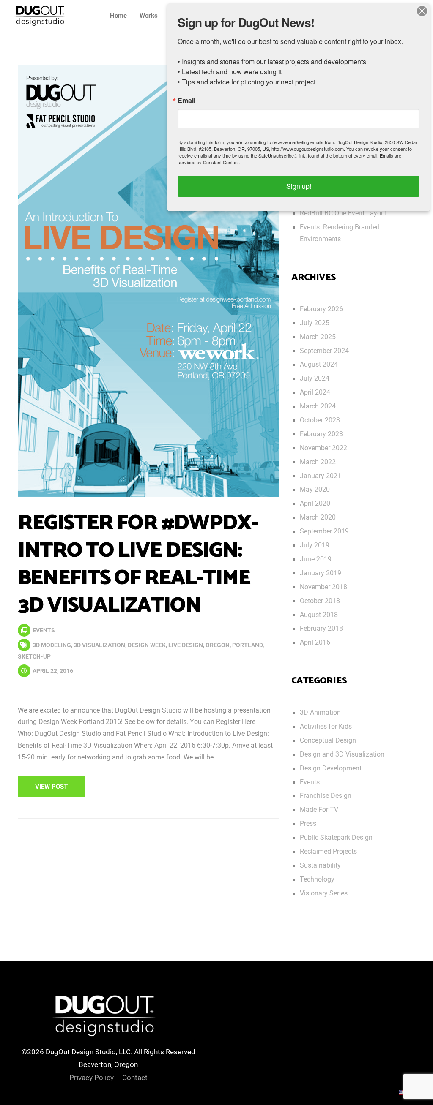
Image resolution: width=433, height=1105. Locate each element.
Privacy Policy (91, 1077)
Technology (317, 879)
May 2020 (315, 489)
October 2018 (320, 601)
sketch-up (34, 656)
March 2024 (318, 406)
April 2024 (315, 392)
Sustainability (320, 865)
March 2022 (318, 462)
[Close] (422, 11)
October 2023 (320, 420)
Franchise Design (325, 796)
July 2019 (314, 545)
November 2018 (323, 587)
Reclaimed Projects (328, 851)
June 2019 (316, 559)
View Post (51, 786)
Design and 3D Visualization (342, 754)
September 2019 (324, 531)
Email (186, 100)
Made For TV (319, 810)
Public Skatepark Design (336, 837)
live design (185, 645)
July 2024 (314, 378)
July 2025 (314, 323)
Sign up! (298, 186)
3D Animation (320, 712)
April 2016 (315, 642)
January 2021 (320, 476)
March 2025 (318, 337)
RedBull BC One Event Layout (343, 213)
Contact (135, 1077)
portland (247, 645)
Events (44, 630)
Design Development (331, 768)
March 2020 (318, 517)
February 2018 (321, 628)
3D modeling (52, 645)
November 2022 (323, 448)
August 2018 (319, 615)
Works (149, 15)
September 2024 (324, 351)
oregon (218, 645)
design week (147, 645)
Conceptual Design (328, 740)
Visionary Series (324, 893)
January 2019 (320, 573)
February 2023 (321, 434)
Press (308, 823)
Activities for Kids (326, 726)
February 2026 (321, 309)
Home (118, 15)
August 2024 (319, 364)
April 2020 (315, 503)
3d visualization (99, 645)
